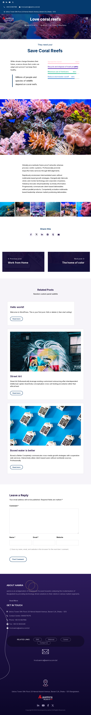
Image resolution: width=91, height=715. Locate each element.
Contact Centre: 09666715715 (20, 616)
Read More (13, 601)
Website (59, 537)
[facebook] (31, 234)
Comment (14, 506)
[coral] (83, 209)
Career (65, 639)
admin (44, 25)
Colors (54, 25)
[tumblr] (53, 234)
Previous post (16, 259)
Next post (78, 259)
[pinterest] (47, 234)
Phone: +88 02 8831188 (17, 620)
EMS (37, 639)
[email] (58, 234)
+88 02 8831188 (11, 7)
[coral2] (68, 209)
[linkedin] (42, 234)
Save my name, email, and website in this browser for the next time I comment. (40, 549)
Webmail (51, 639)
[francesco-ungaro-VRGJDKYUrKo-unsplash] (7, 209)
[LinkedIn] (7, 2)
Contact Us (44, 643)
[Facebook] (4, 2)
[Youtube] (10, 2)
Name (12, 537)
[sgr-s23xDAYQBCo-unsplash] (38, 209)
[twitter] (13, 2)
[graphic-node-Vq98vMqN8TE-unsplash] (22, 209)
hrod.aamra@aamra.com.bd (30, 7)
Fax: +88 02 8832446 (17, 624)
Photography (61, 25)
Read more (16, 319)
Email (36, 537)
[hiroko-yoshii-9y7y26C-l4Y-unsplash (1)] (53, 209)
